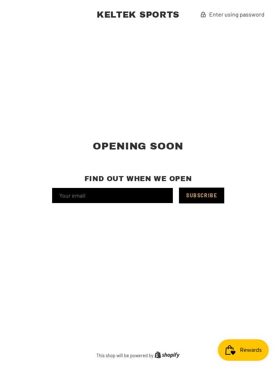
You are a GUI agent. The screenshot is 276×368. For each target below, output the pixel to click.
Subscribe (201, 195)
